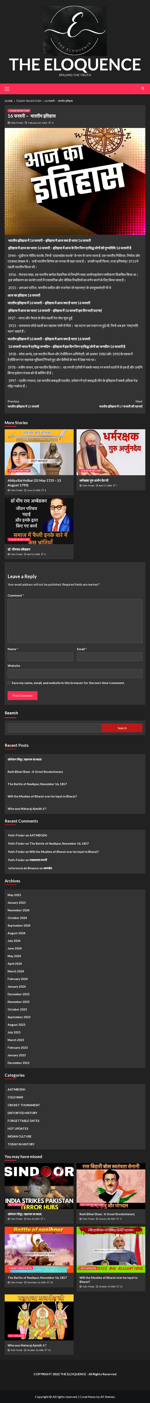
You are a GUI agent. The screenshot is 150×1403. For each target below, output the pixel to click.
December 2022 (18, 1063)
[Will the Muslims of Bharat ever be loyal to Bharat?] (111, 1250)
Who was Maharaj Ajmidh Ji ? (27, 808)
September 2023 (19, 1017)
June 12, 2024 (33, 490)
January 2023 (17, 1055)
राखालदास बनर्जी (38, 860)
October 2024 (17, 918)
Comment (16, 595)
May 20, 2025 (33, 1219)
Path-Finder (17, 122)
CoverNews (88, 1397)
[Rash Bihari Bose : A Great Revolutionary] (111, 1186)
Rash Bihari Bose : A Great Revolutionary (35, 771)
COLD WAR (15, 1097)
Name (13, 649)
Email (82, 649)
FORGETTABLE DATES (23, 1120)
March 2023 (16, 1040)
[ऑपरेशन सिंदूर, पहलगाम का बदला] (39, 1186)
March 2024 (16, 971)
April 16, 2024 (33, 554)
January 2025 (17, 902)
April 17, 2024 (105, 485)
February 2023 (18, 1047)
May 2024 (14, 956)
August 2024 (16, 933)
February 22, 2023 (37, 122)
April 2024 (15, 963)
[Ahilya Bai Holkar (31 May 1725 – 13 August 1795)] (39, 452)
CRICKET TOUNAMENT (24, 1105)
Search (11, 713)
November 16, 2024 (36, 1282)
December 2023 (18, 994)
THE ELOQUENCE (75, 64)
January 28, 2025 (107, 1219)
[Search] (142, 88)
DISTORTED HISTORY (22, 1113)
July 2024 (14, 940)
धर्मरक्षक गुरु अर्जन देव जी (94, 480)
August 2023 (16, 1024)
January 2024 (17, 986)
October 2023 (17, 1009)
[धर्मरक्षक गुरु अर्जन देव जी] (111, 452)
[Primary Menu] (8, 88)
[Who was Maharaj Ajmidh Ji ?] (39, 1317)
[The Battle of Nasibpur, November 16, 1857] (39, 1250)
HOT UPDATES (18, 1128)
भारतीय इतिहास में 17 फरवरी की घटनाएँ (120, 403)
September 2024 (19, 925)
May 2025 (14, 895)
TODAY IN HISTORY (19, 110)
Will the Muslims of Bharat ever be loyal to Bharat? (42, 796)
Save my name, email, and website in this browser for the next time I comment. (68, 683)
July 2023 (14, 1032)
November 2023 (18, 1001)
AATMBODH (38, 835)
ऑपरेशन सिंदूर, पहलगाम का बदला (25, 759)
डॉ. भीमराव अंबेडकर (19, 549)
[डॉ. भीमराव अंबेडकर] (39, 521)
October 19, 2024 (107, 1286)
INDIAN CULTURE (20, 1136)
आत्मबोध (47, 868)
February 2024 (18, 979)
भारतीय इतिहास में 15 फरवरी (23, 403)
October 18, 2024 (35, 1350)
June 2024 (15, 948)
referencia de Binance (23, 868)
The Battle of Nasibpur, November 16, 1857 (37, 784)
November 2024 (18, 910)
